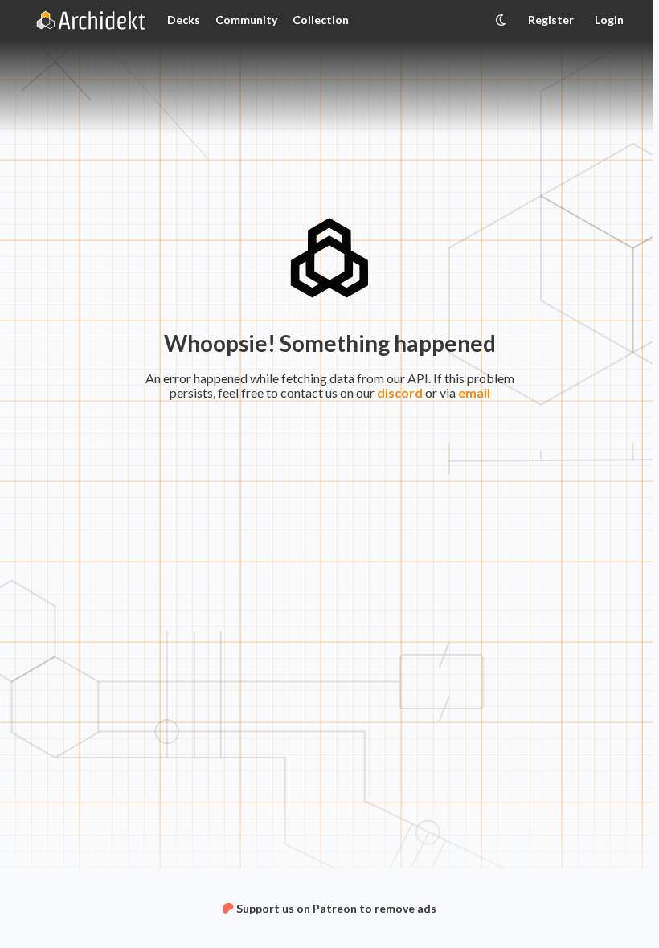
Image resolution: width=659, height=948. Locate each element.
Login (609, 20)
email (474, 392)
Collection (321, 20)
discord (400, 392)
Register (551, 20)
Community (246, 20)
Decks (183, 20)
